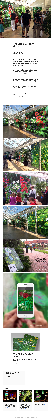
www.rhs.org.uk (9, 379)
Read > (7, 407)
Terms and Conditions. (17, 417)
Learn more (15, 363)
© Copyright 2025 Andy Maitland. (26, 417)
